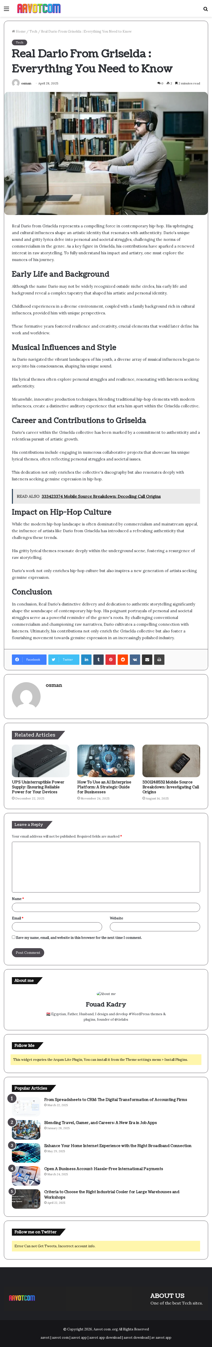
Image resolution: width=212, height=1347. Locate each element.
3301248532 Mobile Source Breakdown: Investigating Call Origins (170, 787)
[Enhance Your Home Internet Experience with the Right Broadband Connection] (26, 1153)
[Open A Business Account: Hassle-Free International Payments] (26, 1176)
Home (20, 31)
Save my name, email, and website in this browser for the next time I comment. (79, 937)
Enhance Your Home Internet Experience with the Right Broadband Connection (118, 1145)
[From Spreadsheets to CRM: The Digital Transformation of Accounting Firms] (26, 1107)
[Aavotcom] (38, 8)
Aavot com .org (106, 1329)
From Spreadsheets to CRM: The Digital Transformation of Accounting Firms (115, 1099)
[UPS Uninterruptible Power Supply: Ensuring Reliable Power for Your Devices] (41, 761)
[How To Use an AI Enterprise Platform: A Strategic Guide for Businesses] (106, 761)
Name (18, 899)
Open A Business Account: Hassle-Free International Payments (103, 1168)
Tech (33, 31)
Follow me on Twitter (35, 1232)
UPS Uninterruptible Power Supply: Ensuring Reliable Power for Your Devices (38, 787)
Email (18, 918)
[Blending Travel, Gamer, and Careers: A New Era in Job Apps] (26, 1130)
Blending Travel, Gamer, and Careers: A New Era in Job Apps (100, 1122)
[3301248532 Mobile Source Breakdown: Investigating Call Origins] (171, 761)
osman (26, 83)
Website (116, 918)
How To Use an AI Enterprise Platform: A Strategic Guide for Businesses (104, 787)
